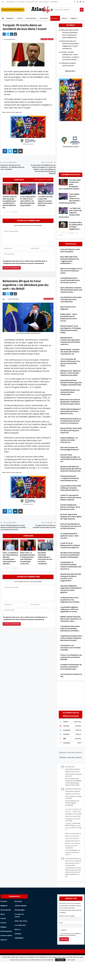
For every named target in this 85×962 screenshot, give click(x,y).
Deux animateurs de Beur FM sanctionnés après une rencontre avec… (71, 290)
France (19, 18)
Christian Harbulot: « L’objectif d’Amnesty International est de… (69, 478)
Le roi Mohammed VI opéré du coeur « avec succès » (69, 536)
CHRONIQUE (19, 938)
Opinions (4, 940)
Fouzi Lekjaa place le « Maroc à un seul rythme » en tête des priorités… (69, 198)
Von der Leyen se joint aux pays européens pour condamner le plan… (70, 184)
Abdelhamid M (70, 789)
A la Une (40, 184)
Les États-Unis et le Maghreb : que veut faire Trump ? (73, 861)
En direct (44, 39)
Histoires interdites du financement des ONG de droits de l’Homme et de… (70, 468)
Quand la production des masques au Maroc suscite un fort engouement (70, 577)
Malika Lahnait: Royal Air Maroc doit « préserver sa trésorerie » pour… (70, 619)
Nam (66, 767)
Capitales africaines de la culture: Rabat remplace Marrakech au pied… (71, 638)
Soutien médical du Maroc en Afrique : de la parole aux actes (70, 507)
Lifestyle (18, 934)
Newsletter (54, 2)
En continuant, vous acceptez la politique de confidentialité (70, 934)
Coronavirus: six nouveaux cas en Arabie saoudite (70, 647)
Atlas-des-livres (21, 921)
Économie (44, 18)
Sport (3, 914)
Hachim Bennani (70, 858)
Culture (64, 18)
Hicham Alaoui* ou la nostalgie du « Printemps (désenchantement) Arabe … (70, 329)
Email (61, 923)
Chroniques (21, 2)
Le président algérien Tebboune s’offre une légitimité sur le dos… (69, 609)
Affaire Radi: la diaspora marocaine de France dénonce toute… (70, 411)
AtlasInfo (64, 930)
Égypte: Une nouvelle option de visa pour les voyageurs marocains (73, 816)
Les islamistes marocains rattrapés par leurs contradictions (71, 299)
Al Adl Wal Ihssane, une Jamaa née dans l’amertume (70, 392)
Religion (73, 18)
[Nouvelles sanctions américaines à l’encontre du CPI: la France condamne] (45, 545)
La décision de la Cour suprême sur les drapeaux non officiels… (70, 600)
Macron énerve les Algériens (68, 308)
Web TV (17, 929)
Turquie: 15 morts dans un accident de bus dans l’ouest (44, 526)
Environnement (44, 2)
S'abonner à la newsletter (12, 9)
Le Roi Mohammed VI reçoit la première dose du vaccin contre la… (70, 280)
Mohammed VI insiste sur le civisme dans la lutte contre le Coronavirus (70, 421)
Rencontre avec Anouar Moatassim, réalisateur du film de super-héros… (70, 401)
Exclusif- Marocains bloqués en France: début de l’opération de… (71, 516)
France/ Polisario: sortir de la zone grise (70, 250)
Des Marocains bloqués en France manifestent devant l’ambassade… (70, 555)
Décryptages (10, 2)
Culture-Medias (21, 906)
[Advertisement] (70, 694)
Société (54, 18)
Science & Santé (31, 2)
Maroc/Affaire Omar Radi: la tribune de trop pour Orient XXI (71, 430)
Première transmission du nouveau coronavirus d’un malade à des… (71, 667)
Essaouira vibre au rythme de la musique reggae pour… (75, 225)
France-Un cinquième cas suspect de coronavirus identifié (71, 657)
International (31, 18)
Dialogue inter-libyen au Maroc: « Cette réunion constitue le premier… (70, 373)
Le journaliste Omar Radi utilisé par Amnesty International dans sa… (70, 488)
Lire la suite (71, 960)
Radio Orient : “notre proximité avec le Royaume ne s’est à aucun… (68, 317)
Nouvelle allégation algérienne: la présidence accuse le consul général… (71, 589)
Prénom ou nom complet (66, 916)
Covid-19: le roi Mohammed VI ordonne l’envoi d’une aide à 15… (70, 545)
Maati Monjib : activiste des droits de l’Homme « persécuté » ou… (70, 351)
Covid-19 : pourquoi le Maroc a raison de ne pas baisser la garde (70, 497)
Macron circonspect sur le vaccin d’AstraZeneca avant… (71, 270)
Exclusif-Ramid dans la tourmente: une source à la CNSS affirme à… (70, 526)
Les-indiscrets (20, 925)
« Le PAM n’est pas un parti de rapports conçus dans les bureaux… (70, 212)
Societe (50, 39)
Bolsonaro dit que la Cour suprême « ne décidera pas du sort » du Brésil (12, 167)
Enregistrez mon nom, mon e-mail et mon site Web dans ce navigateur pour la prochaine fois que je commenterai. (25, 262)
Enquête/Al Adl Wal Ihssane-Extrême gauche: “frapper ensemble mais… (71, 382)
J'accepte (60, 960)
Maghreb (9, 18)
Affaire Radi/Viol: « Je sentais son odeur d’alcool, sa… (69, 440)
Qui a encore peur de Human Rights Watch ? (69, 448)
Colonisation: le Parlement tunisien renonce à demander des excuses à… (70, 565)
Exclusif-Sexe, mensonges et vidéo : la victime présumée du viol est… (70, 458)
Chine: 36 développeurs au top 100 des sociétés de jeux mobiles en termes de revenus (13, 527)
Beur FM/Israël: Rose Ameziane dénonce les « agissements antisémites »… (69, 260)
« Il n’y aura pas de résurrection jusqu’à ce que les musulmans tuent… (70, 362)
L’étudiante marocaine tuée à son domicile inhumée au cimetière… (70, 628)
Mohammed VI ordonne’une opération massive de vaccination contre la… (70, 341)
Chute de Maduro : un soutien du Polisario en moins (72, 843)
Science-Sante (6, 936)
